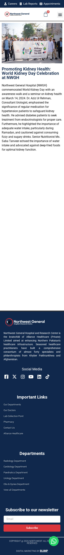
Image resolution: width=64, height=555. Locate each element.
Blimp (44, 551)
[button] (60, 15)
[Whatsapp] (54, 541)
